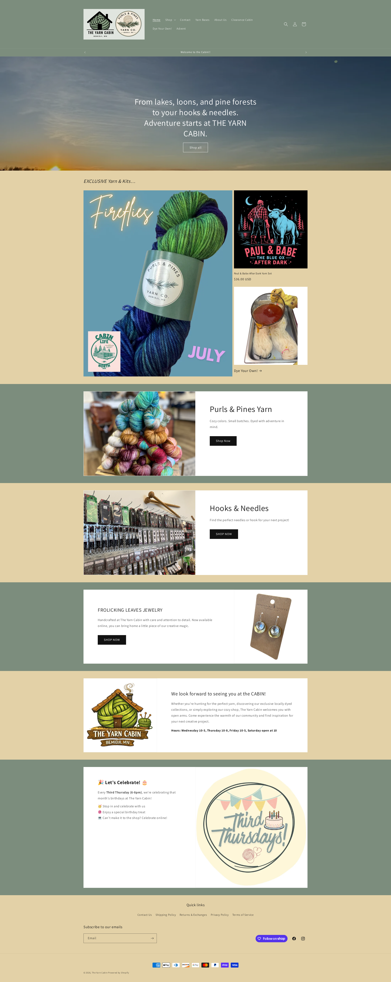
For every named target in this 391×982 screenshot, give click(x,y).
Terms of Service (243, 915)
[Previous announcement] (84, 52)
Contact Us (144, 915)
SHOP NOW (224, 534)
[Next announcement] (306, 52)
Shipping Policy (166, 915)
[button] (170, 19)
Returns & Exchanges (193, 915)
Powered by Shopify (118, 972)
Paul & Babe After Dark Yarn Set (253, 273)
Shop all (196, 147)
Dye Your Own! (246, 370)
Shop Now (223, 441)
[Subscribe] (152, 938)
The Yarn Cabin (100, 972)
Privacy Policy (219, 915)
